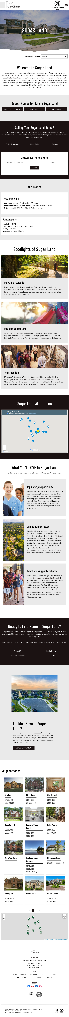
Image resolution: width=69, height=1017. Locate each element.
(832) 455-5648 (34, 967)
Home (15, 974)
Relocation (21, 977)
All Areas (44, 56)
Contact (48, 977)
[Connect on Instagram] (40, 987)
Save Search (56, 109)
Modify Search (34, 109)
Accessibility (17, 1010)
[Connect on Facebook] (28, 987)
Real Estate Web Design (12, 1012)
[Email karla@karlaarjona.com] (66, 5)
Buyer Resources (18, 656)
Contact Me (56, 144)
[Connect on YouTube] (32, 987)
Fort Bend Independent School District (43, 578)
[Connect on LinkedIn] (36, 987)
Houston (38, 75)
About (39, 977)
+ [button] (3, 916)
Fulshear (13, 78)
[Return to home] (34, 951)
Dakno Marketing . (27, 1012)
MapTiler (51, 939)
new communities (43, 735)
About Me (51, 656)
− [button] (3, 918)
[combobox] (25, 162)
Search (23, 974)
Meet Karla (34, 144)
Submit (34, 168)
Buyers (43, 974)
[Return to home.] (16, 5)
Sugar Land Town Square (45, 83)
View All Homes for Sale (12, 109)
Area (32, 977)
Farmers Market (42, 384)
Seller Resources (12, 144)
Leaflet (46, 939)
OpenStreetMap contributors (61, 939)
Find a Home (51, 651)
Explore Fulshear (24, 748)
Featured (33, 974)
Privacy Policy (9, 1010)
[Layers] (64, 916)
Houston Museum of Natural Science (37, 380)
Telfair (57, 536)
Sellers (53, 974)
